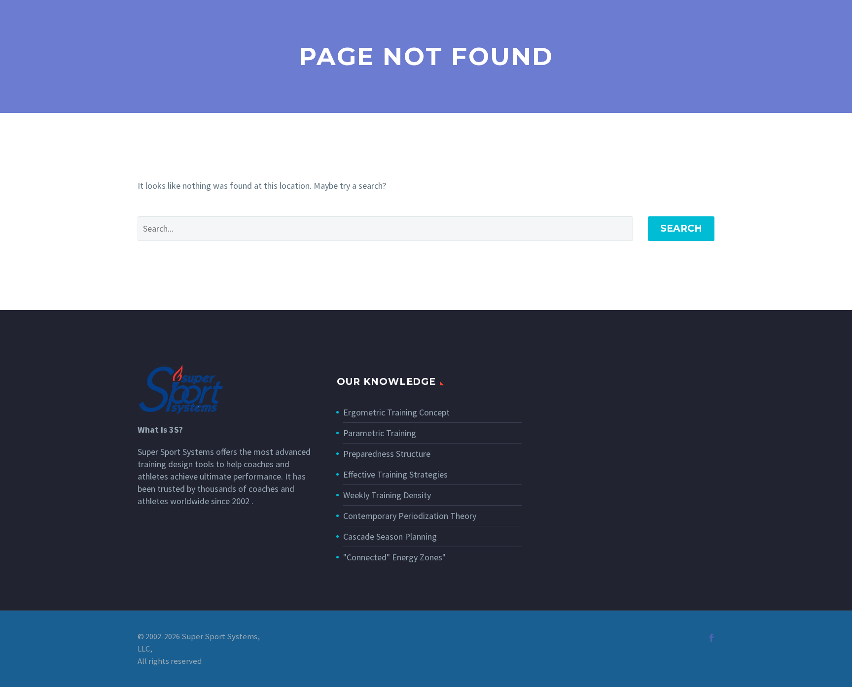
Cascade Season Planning (390, 536)
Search (681, 228)
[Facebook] (711, 638)
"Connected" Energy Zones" (394, 557)
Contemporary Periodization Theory (409, 515)
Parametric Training (379, 433)
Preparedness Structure (386, 453)
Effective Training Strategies (395, 474)
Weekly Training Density (387, 495)
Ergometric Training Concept (396, 412)
